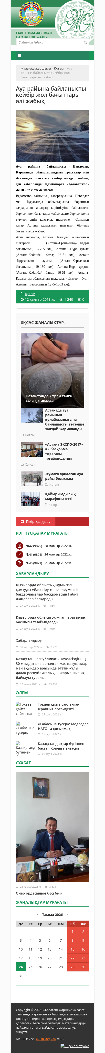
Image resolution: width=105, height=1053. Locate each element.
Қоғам (30, 293)
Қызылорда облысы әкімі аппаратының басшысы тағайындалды (50, 619)
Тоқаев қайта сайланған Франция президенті (58, 706)
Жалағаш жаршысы (52, 21)
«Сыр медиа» (46, 1039)
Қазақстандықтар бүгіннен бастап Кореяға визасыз (61, 746)
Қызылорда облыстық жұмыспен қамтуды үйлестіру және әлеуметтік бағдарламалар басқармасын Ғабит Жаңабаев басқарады (47, 592)
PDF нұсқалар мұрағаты (42, 533)
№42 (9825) (34, 546)
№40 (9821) (34, 563)
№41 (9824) (34, 554)
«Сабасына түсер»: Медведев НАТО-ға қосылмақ (63, 726)
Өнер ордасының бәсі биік (39, 893)
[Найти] (85, 42)
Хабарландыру (29, 640)
